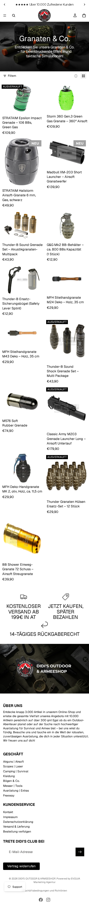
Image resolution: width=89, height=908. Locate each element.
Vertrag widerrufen (21, 866)
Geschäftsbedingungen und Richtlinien (44, 890)
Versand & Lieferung (16, 827)
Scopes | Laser (13, 766)
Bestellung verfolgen (17, 831)
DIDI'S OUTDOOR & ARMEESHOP (36, 878)
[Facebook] (40, 899)
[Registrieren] (80, 852)
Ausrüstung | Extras (16, 791)
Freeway (8, 795)
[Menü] (5, 15)
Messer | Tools (12, 786)
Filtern (12, 76)
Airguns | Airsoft (13, 761)
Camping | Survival (15, 771)
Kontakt (8, 812)
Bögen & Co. (11, 781)
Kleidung (9, 776)
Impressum (10, 817)
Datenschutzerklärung (18, 822)
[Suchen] (13, 15)
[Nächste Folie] (84, 4)
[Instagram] (48, 899)
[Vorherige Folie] (4, 4)
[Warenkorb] (84, 15)
